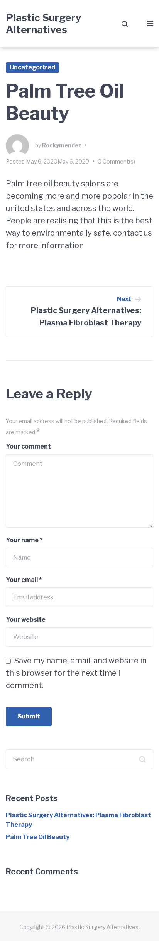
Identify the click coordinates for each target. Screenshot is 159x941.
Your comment (28, 446)
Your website (26, 619)
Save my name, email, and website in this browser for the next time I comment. (76, 673)
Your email (24, 579)
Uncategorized (32, 67)
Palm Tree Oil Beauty (37, 837)
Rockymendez (61, 145)
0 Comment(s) (116, 161)
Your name (24, 540)
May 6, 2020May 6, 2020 (57, 161)
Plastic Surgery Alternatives (43, 23)
